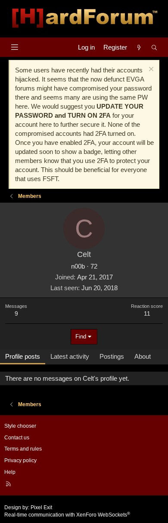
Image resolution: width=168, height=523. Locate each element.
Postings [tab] (112, 356)
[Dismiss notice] (150, 70)
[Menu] (14, 47)
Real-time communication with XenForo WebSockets (67, 515)
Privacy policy (20, 460)
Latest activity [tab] (69, 356)
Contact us (16, 438)
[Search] (154, 47)
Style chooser (20, 426)
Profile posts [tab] (22, 356)
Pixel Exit (41, 507)
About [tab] (142, 356)
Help (10, 472)
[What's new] (138, 47)
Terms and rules (23, 449)
